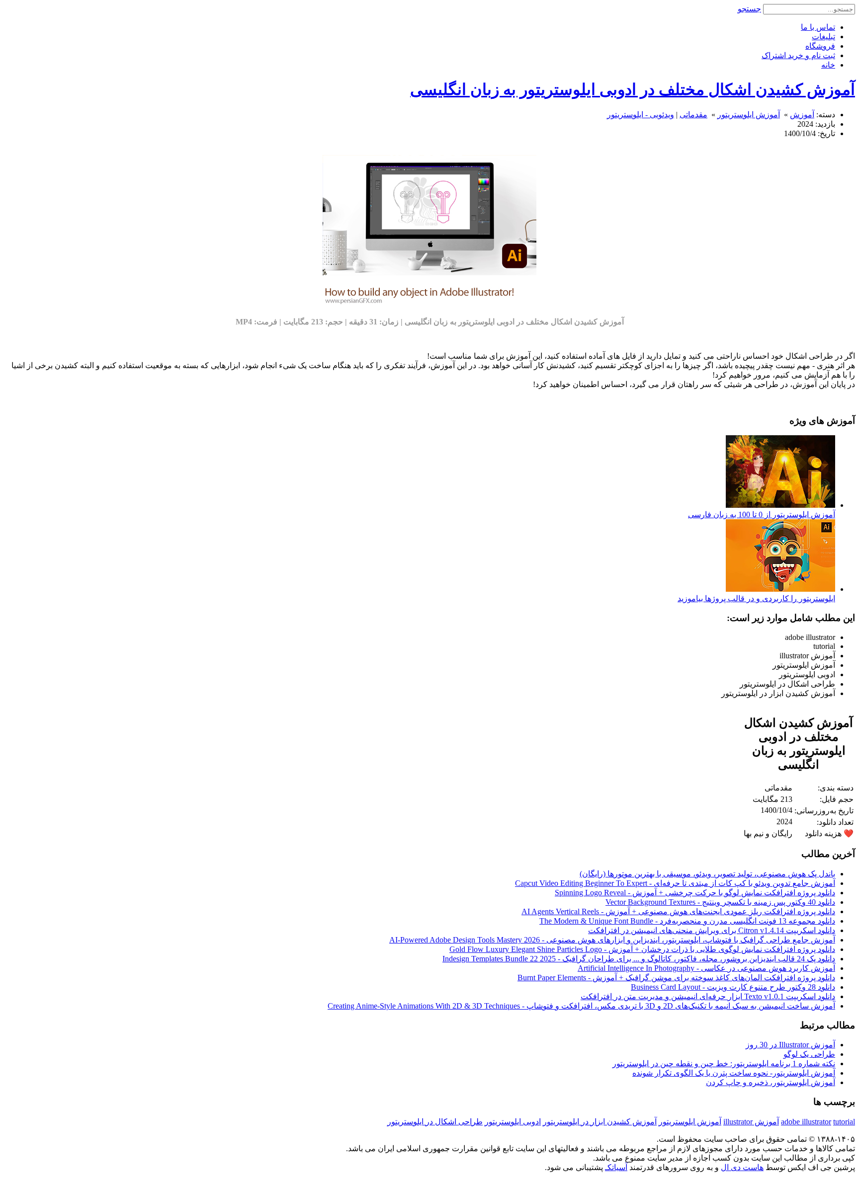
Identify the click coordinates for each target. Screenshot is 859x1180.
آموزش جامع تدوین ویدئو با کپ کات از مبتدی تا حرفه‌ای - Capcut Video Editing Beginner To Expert (675, 883)
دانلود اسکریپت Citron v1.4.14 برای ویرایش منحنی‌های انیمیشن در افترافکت (711, 930)
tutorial (844, 1121)
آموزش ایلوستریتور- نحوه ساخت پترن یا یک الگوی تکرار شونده (733, 1073)
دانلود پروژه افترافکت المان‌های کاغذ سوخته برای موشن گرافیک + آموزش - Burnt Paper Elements (676, 977)
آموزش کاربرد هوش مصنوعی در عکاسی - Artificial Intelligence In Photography (706, 968)
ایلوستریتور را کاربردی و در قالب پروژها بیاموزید (756, 598)
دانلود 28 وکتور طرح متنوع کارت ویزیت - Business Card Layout (733, 987)
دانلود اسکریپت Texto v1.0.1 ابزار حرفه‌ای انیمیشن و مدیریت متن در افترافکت (708, 996)
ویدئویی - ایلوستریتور (640, 114)
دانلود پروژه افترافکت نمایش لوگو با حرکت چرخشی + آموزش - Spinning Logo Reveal (695, 892)
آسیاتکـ (616, 1167)
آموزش (802, 114)
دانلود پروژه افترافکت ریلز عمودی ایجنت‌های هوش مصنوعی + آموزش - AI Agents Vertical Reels (678, 911)
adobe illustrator (806, 1121)
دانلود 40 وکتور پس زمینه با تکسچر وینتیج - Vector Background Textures (720, 902)
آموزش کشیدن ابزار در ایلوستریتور (600, 1121)
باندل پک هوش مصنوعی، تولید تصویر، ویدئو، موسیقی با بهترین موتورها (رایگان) (707, 873)
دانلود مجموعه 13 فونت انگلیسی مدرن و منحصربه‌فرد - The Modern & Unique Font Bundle (687, 921)
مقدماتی (693, 114)
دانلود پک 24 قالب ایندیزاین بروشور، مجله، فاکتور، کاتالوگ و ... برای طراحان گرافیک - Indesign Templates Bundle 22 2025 (638, 958)
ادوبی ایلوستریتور (513, 1121)
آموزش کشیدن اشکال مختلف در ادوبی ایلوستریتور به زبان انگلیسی (632, 89)
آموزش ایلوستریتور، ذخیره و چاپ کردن (770, 1082)
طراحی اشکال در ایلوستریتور (435, 1121)
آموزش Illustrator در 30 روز (790, 1044)
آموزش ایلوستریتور (748, 114)
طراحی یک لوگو (809, 1054)
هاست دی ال (742, 1167)
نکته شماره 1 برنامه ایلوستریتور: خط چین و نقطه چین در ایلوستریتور (723, 1063)
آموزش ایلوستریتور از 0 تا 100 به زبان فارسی (761, 514)
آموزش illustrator (751, 1121)
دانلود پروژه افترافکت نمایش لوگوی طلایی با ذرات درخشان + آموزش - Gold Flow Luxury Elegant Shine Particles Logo (642, 949)
